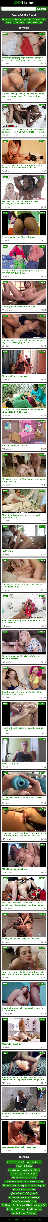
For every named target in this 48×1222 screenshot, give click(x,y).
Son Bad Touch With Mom (24, 1213)
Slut (44, 19)
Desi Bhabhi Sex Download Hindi (17, 1205)
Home (9, 1220)
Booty (8, 22)
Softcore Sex (40, 1205)
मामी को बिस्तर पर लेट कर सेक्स (24, 1177)
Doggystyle (7, 19)
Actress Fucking (35, 1181)
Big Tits (41, 1185)
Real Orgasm (34, 19)
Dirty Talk (37, 22)
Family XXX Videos (27, 1185)
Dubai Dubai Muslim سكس (24, 1201)
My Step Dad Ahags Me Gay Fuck (24, 1170)
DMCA (23, 1220)
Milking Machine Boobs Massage (24, 1197)
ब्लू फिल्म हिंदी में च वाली (15, 1162)
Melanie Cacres (34, 1162)
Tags (16, 1220)
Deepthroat (20, 19)
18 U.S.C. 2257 (35, 1220)
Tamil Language (34, 1209)
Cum (29, 22)
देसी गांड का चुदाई (9, 1185)
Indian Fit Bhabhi (24, 1166)
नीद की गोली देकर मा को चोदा (24, 1189)
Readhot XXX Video (16, 1209)
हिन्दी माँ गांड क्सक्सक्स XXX (15, 1181)
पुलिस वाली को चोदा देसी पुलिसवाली (24, 1193)
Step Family (19, 22)
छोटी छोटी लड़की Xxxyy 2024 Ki (24, 1174)
